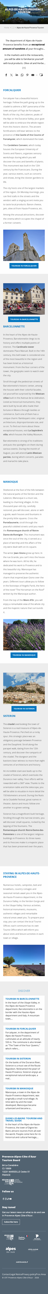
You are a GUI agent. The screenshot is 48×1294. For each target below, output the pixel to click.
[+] (24, 67)
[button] (26, 6)
